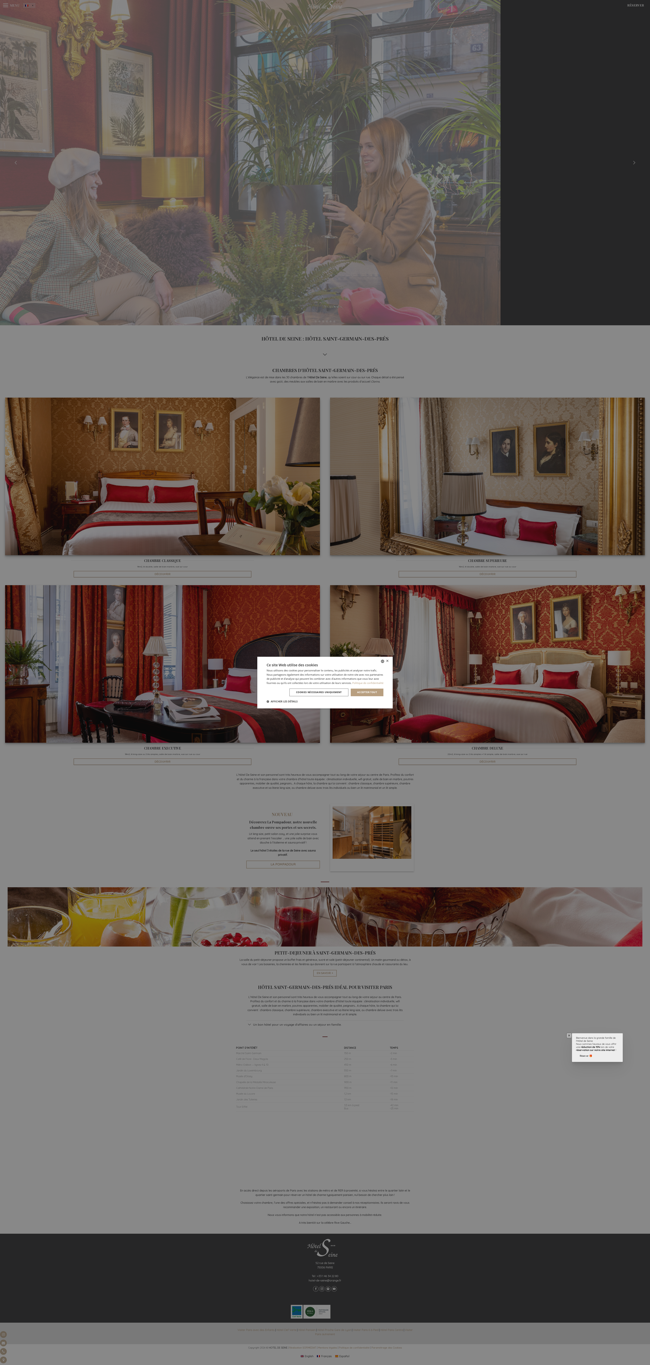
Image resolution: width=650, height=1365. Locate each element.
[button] (282, 701)
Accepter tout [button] (367, 692)
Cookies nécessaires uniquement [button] (319, 692)
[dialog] (325, 682)
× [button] (387, 661)
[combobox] (382, 661)
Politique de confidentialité (367, 683)
